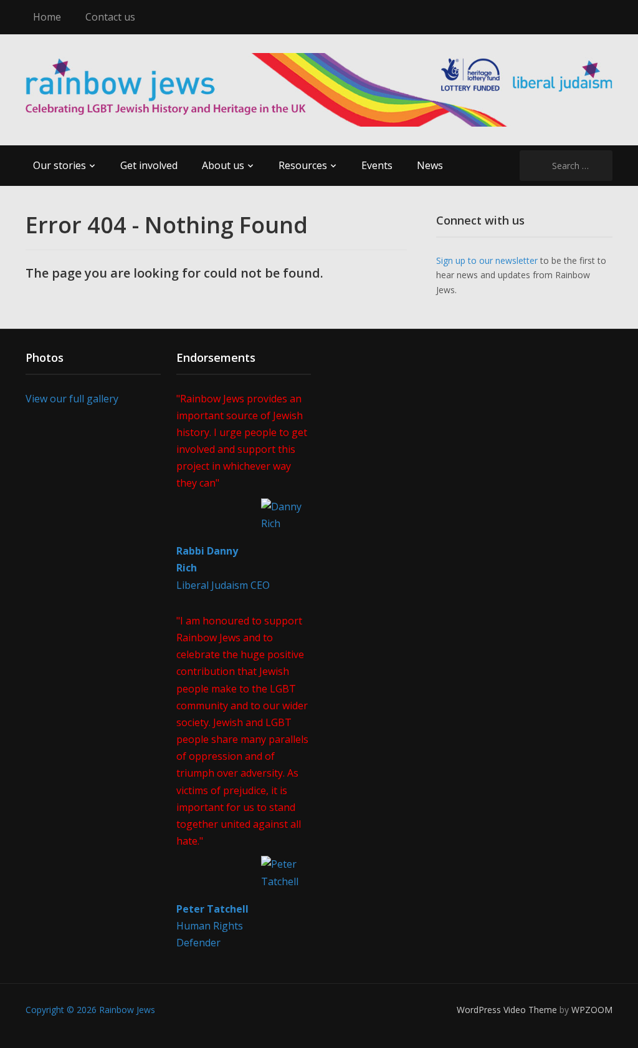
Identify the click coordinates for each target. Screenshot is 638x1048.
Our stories (59, 165)
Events (377, 165)
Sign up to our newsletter (487, 260)
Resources (303, 165)
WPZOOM (591, 1010)
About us (223, 165)
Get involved (149, 165)
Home (47, 17)
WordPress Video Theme (507, 1010)
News (430, 165)
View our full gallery (72, 398)
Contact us (110, 17)
